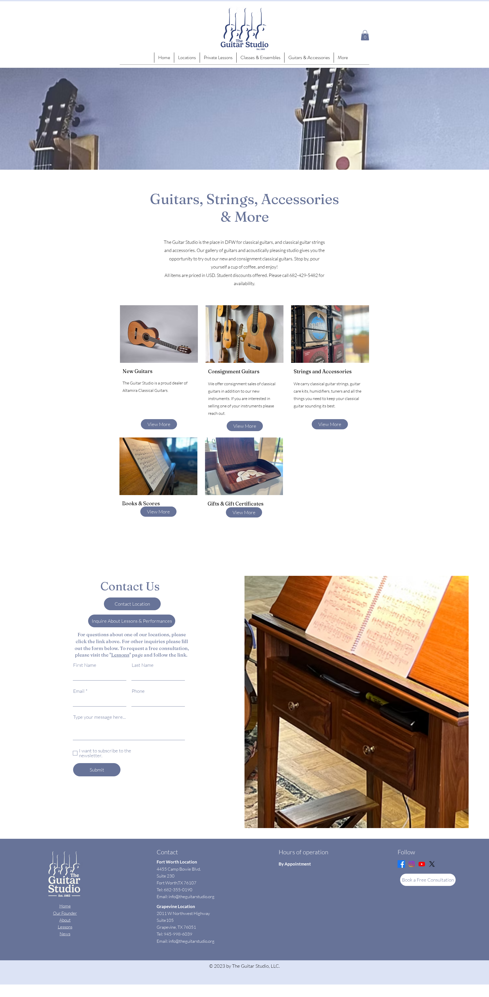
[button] (260, 57)
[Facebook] (401, 864)
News (65, 933)
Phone (138, 691)
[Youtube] (422, 864)
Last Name (143, 665)
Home (65, 906)
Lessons (120, 655)
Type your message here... (99, 717)
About (65, 920)
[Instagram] (411, 864)
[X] (432, 864)
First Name (84, 665)
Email (79, 691)
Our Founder (65, 913)
